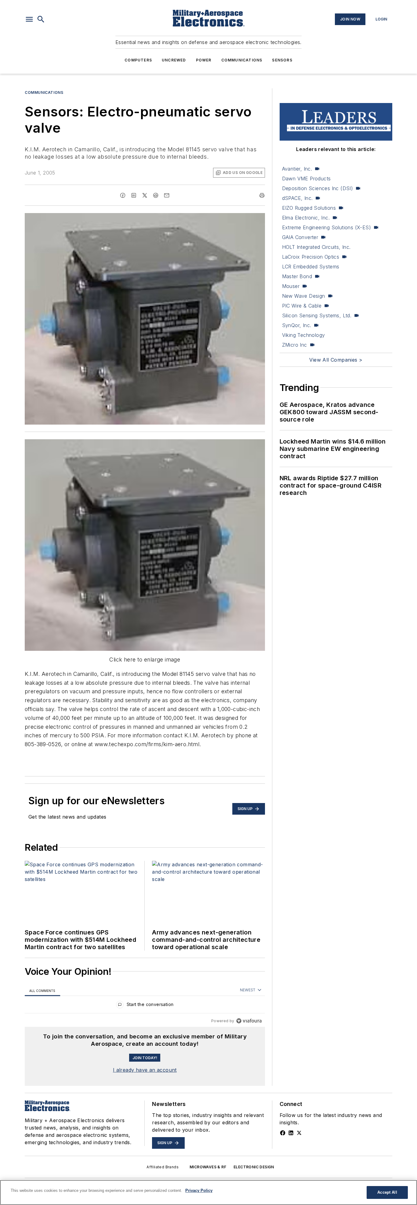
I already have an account (145, 1070)
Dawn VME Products (306, 178)
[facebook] (123, 195)
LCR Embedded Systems (310, 266)
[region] (145, 1006)
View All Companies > (335, 360)
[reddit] (156, 195)
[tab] (42, 991)
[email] (167, 195)
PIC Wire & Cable (301, 306)
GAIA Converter (300, 237)
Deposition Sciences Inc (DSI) (317, 188)
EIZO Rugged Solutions (309, 208)
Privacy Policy (198, 1190)
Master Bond (297, 276)
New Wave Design (303, 296)
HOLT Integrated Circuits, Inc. (316, 247)
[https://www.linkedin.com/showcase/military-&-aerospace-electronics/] (291, 1133)
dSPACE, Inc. (297, 198)
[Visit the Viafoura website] (249, 1020)
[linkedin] (134, 195)
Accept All (387, 1192)
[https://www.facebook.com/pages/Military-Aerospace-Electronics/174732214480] (283, 1133)
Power (204, 60)
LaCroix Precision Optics (310, 257)
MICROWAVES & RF (208, 1167)
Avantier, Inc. (297, 169)
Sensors (282, 60)
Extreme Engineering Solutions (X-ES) (326, 227)
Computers (138, 60)
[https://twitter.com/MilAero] (299, 1133)
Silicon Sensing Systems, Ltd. (317, 315)
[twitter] (145, 195)
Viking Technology (303, 335)
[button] (29, 19)
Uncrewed (174, 60)
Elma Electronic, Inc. (306, 218)
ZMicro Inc (294, 345)
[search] (40, 19)
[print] (262, 195)
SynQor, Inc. (296, 325)
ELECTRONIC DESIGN (254, 1167)
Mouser (290, 286)
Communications (242, 60)
